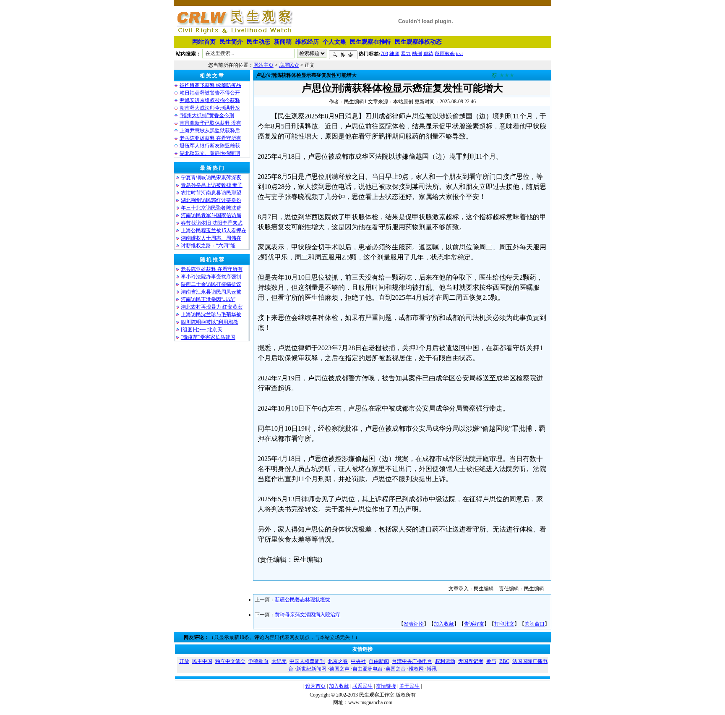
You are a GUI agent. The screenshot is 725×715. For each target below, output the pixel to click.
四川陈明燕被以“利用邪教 (209, 322)
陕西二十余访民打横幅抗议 (211, 284)
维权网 (416, 669)
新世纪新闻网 (311, 669)
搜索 (343, 55)
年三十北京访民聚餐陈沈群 (211, 208)
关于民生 (409, 686)
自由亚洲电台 (367, 669)
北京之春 (338, 661)
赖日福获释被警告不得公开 (210, 93)
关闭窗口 (534, 624)
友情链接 (386, 686)
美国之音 (396, 669)
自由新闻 (379, 661)
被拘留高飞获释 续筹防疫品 (210, 85)
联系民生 (362, 686)
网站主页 (263, 65)
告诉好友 (474, 624)
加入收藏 (444, 624)
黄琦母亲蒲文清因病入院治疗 (307, 615)
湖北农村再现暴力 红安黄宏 (212, 307)
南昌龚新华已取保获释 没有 (210, 123)
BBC (504, 661)
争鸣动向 (258, 661)
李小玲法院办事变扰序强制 (211, 277)
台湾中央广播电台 (412, 661)
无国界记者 (470, 661)
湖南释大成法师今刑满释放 (210, 108)
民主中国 (202, 661)
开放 (184, 661)
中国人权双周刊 (307, 661)
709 (384, 53)
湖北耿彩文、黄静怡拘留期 (210, 153)
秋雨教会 (445, 53)
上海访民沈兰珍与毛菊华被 (211, 314)
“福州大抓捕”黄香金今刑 (207, 115)
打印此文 (504, 624)
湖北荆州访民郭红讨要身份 (211, 200)
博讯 (432, 669)
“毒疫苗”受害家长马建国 (208, 337)
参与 (491, 661)
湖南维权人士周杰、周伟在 (211, 238)
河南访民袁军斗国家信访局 (211, 215)
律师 (394, 53)
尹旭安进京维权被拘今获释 (210, 100)
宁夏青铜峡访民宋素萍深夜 (211, 178)
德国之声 (339, 669)
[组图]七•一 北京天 (201, 330)
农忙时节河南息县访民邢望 (211, 193)
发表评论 (414, 624)
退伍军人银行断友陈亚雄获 (210, 146)
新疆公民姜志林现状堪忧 (302, 599)
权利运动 (445, 661)
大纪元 (279, 661)
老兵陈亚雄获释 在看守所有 (210, 138)
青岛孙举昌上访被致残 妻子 (212, 185)
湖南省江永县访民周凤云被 (211, 292)
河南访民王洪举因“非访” (208, 299)
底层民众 (289, 65)
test (459, 53)
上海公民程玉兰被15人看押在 (213, 230)
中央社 (358, 661)
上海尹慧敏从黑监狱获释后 (210, 131)
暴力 (406, 53)
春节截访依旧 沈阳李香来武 (212, 223)
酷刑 (417, 53)
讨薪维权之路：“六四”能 (208, 246)
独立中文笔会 (230, 661)
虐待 (428, 53)
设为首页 (315, 686)
